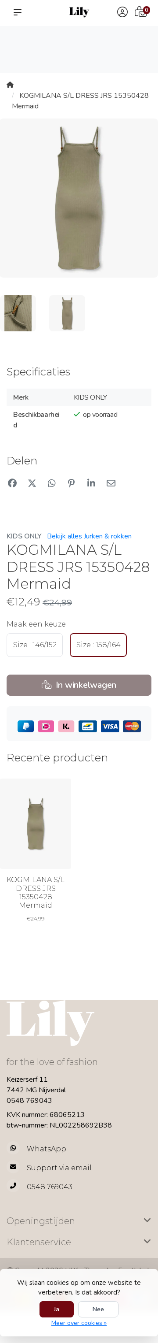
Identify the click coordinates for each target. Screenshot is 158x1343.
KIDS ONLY (24, 536)
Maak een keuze (36, 624)
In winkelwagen (85, 685)
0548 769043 (29, 1101)
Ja (56, 1309)
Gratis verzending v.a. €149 (24, 44)
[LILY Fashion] (79, 12)
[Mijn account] (122, 13)
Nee (98, 1309)
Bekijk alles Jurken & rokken (89, 536)
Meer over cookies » (79, 1323)
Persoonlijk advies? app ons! (133, 53)
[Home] (10, 85)
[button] (19, 12)
